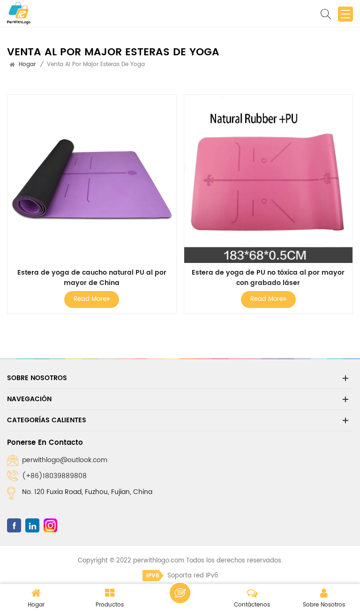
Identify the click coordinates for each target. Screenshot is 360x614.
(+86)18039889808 (54, 476)
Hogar (27, 64)
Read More (90, 299)
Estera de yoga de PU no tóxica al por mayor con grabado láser (268, 278)
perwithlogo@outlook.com (64, 460)
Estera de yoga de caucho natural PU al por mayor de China (91, 278)
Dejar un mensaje (180, 593)
